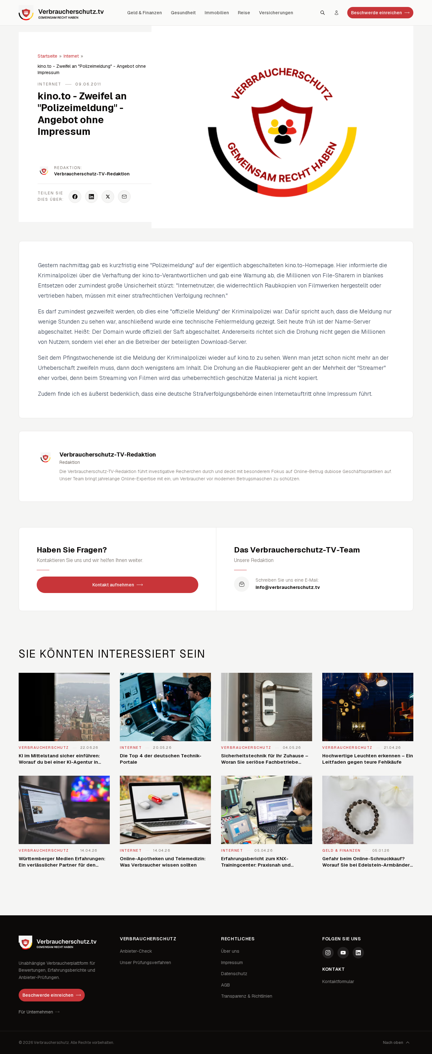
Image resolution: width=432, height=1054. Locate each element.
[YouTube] (343, 952)
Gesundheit (183, 13)
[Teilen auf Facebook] (75, 196)
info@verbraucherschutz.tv (288, 587)
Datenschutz (234, 973)
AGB (225, 985)
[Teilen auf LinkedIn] (91, 196)
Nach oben (393, 1042)
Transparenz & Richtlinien (246, 996)
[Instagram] (328, 952)
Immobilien (217, 13)
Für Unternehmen (36, 1012)
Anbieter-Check (136, 951)
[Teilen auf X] (108, 196)
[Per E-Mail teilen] (124, 196)
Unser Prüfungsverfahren (145, 962)
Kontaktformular (338, 981)
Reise (244, 13)
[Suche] (322, 12)
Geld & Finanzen (144, 13)
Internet (71, 56)
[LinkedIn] (358, 952)
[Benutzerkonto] (336, 12)
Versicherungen (276, 13)
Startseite (47, 56)
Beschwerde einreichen (376, 13)
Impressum (232, 962)
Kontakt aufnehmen (113, 585)
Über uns (230, 951)
